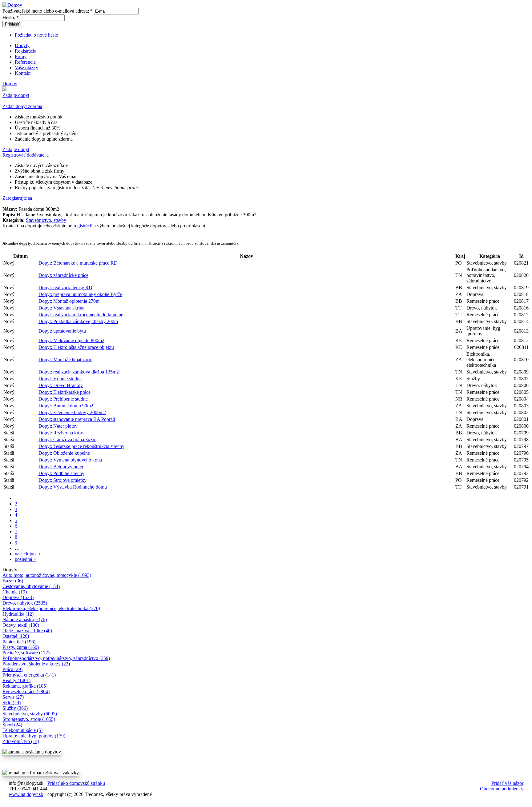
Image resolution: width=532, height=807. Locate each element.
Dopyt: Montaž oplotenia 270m (68, 301)
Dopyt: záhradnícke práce (63, 275)
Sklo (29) (11, 702)
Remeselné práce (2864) (26, 691)
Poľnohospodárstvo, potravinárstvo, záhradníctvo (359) (56, 658)
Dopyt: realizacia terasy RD (65, 287)
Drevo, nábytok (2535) (24, 602)
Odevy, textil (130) (20, 625)
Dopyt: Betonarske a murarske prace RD (78, 263)
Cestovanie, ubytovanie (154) (31, 586)
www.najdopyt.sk (26, 794)
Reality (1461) (16, 680)
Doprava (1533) (18, 597)
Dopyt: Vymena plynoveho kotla (70, 459)
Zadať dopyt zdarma (22, 106)
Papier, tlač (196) (18, 641)
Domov (9, 83)
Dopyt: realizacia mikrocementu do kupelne (80, 314)
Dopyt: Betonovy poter (60, 466)
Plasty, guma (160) (20, 647)
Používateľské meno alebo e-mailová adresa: (47, 11)
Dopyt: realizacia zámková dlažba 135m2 (78, 371)
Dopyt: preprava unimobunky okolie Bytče (80, 294)
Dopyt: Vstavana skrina (61, 307)
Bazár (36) (12, 580)
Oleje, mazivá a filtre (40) (27, 630)
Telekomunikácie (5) (22, 730)
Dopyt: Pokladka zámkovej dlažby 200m (78, 321)
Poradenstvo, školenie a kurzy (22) (36, 663)
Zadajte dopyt (15, 95)
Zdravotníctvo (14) (20, 741)
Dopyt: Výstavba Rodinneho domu (72, 486)
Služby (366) (15, 708)
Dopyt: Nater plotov (58, 426)
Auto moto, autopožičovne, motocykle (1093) (46, 575)
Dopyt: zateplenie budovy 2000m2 (72, 412)
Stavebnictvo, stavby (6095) (29, 713)
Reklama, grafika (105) (24, 686)
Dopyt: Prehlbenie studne (63, 399)
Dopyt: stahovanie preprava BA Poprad (76, 419)
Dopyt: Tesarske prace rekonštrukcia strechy (81, 446)
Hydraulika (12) (18, 614)
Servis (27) (13, 697)
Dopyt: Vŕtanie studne (60, 378)
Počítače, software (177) (26, 652)
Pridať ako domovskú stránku (76, 783)
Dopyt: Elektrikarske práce (64, 392)
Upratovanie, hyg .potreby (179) (33, 735)
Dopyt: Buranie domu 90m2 (65, 405)
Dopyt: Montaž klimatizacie (65, 359)
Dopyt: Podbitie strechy (61, 473)
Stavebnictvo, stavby (46, 220)
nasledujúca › (27, 553)
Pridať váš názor (507, 783)
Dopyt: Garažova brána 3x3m (67, 439)
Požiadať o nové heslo (36, 35)
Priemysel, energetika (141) (29, 674)
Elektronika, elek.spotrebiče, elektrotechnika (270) (51, 608)
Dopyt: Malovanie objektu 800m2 (71, 340)
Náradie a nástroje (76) (24, 619)
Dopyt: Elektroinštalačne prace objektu (76, 347)
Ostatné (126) (15, 636)
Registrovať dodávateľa (25, 155)
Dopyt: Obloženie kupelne (64, 453)
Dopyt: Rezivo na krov (60, 432)
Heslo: (10, 17)
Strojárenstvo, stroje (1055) (28, 719)
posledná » (25, 559)
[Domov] (12, 5)
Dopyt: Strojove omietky (62, 480)
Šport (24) (12, 724)
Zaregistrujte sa (17, 198)
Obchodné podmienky (501, 788)
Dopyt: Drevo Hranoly (60, 385)
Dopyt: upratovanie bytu (62, 331)
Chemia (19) (14, 591)
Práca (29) (12, 669)
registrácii (83, 225)
